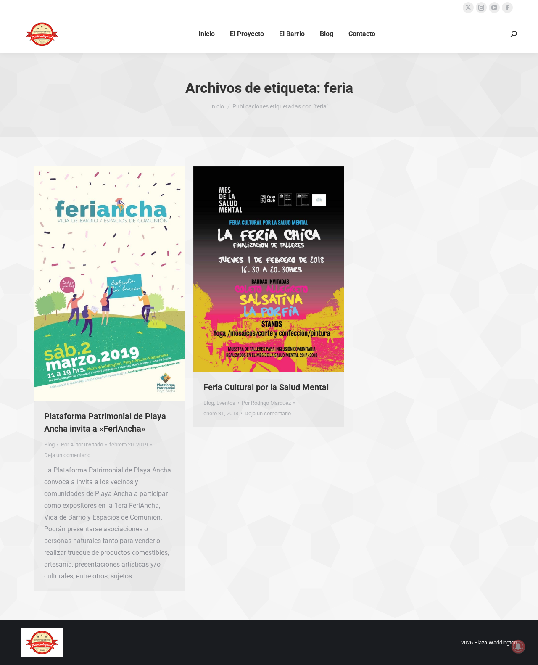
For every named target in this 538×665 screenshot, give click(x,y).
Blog (49, 444)
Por (82, 444)
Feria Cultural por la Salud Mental (266, 387)
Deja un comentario (67, 455)
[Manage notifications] (518, 646)
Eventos (225, 403)
